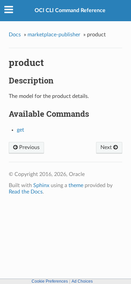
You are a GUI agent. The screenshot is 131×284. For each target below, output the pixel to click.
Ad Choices (82, 281)
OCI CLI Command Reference (70, 10)
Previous (29, 147)
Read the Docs (26, 191)
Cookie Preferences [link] (50, 281)
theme (76, 185)
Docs (15, 34)
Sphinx (41, 185)
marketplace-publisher (54, 34)
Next (106, 147)
